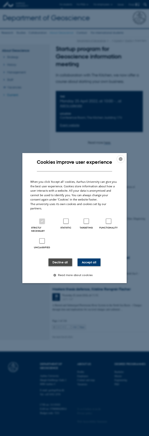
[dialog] (74, 218)
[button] (74, 275)
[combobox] (120, 159)
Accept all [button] (89, 262)
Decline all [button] (60, 262)
